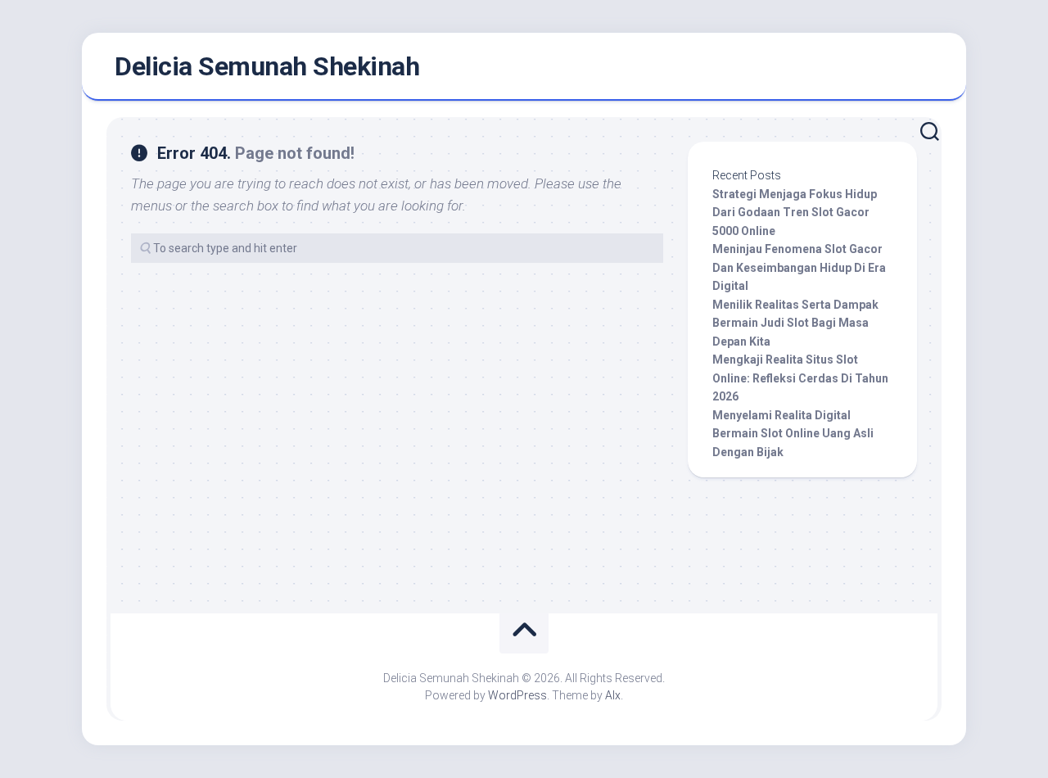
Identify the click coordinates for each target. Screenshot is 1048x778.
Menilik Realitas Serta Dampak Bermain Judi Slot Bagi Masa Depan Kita (795, 323)
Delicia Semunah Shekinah (267, 66)
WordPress (517, 695)
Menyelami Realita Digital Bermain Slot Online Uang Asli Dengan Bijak (793, 434)
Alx (613, 695)
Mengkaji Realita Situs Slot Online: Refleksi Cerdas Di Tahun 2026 (800, 378)
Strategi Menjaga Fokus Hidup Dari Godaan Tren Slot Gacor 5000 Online (794, 212)
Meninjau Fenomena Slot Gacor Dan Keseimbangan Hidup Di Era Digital (799, 267)
